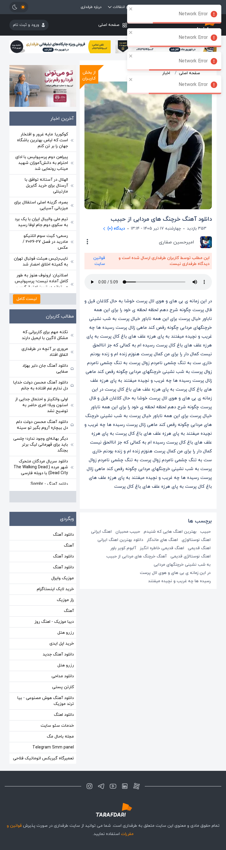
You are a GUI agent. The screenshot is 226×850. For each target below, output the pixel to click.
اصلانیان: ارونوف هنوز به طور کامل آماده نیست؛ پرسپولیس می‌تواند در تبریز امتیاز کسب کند (41, 284)
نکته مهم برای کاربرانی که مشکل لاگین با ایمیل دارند (45, 335)
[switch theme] (18, 7)
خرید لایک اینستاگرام (55, 589)
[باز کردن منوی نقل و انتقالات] (109, 7)
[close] (131, 8)
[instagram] (89, 786)
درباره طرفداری (91, 7)
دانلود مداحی (62, 676)
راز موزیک (65, 600)
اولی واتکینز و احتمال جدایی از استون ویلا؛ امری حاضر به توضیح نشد (41, 405)
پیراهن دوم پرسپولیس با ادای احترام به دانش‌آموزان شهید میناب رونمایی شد (41, 163)
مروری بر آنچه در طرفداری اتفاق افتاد (44, 352)
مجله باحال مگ (60, 736)
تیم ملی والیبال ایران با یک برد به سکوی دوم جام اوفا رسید (41, 222)
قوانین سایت (99, 261)
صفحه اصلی (108, 25)
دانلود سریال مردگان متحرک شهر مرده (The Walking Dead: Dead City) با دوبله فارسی (41, 467)
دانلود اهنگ (64, 715)
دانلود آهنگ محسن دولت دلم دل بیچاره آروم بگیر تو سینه (42, 425)
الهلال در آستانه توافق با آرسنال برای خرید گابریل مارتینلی (46, 185)
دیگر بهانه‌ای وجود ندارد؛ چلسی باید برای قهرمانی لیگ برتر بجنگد (40, 444)
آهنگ (69, 545)
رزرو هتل (65, 632)
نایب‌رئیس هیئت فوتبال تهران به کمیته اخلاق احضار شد (41, 261)
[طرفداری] (113, 809)
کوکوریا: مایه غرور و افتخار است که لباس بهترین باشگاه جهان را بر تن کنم (42, 140)
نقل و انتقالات (123, 7)
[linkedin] (124, 786)
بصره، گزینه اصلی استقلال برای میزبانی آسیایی (41, 205)
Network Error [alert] (193, 14)
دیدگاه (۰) (116, 228)
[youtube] (113, 786)
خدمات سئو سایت (57, 725)
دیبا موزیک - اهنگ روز (54, 622)
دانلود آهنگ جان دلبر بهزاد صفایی (45, 368)
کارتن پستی (63, 687)
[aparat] (136, 786)
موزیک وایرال (62, 578)
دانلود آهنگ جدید (58, 654)
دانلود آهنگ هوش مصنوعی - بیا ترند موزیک (45, 701)
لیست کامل (26, 299)
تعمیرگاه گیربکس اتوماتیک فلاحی (43, 758)
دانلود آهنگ (63, 534)
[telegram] (101, 786)
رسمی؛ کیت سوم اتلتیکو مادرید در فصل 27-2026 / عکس (45, 241)
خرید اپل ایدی (61, 643)
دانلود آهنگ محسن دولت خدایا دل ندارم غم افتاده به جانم (40, 385)
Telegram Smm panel (53, 747)
